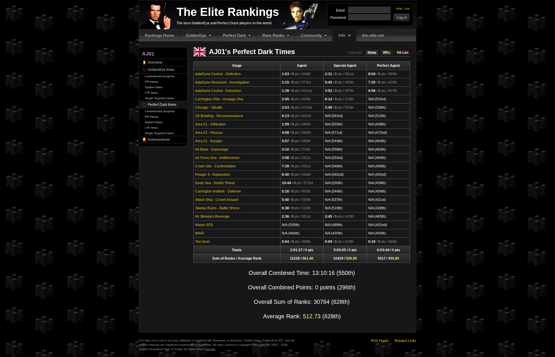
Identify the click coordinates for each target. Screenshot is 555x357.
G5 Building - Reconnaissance (219, 116)
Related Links (405, 341)
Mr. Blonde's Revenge (212, 216)
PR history (151, 81)
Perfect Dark (234, 35)
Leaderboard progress (160, 76)
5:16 (285, 191)
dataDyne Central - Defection (218, 74)
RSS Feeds (380, 341)
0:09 (328, 242)
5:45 (328, 82)
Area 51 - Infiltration (210, 124)
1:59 (285, 124)
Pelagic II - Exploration (212, 175)
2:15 (285, 82)
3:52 (328, 91)
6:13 (285, 116)
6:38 (285, 208)
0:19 (371, 242)
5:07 (285, 141)
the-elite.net (373, 35)
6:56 (371, 91)
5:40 (285, 200)
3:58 (285, 158)
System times (153, 87)
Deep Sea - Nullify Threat (215, 183)
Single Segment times (159, 98)
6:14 (328, 99)
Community (311, 35)
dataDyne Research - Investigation (222, 82)
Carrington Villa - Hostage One (219, 99)
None (372, 53)
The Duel (202, 242)
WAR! (199, 233)
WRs (387, 53)
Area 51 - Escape (208, 141)
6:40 (285, 175)
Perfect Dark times (162, 105)
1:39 (285, 91)
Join (407, 8)
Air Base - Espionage (211, 149)
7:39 (285, 166)
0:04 (285, 242)
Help (399, 8)
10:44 (286, 183)
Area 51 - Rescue (209, 133)
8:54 (371, 74)
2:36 (285, 216)
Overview (155, 62)
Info (341, 35)
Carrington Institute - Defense (218, 191)
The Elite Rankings (228, 11)
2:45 (285, 99)
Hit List (402, 53)
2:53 (285, 108)
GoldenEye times (161, 70)
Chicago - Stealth (208, 108)
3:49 (328, 108)
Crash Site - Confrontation (215, 166)
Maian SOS (204, 225)
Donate (210, 349)
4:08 (285, 133)
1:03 (285, 74)
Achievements (159, 140)
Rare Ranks (273, 35)
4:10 (285, 149)
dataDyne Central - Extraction (218, 91)
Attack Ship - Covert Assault (216, 200)
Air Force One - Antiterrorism (217, 158)
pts (295, 74)
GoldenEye (196, 35)
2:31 (328, 74)
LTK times (151, 92)
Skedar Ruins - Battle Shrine (217, 208)
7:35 (371, 82)
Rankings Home (159, 35)
